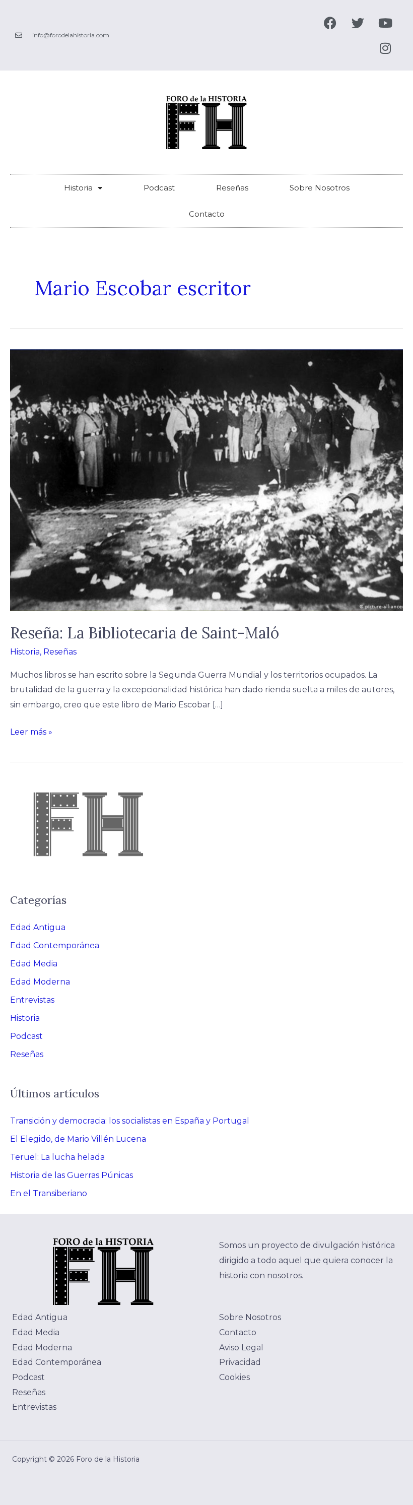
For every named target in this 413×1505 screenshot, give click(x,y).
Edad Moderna (40, 982)
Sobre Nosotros (320, 187)
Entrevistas (32, 1000)
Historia (78, 187)
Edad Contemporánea (54, 945)
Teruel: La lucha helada (57, 1157)
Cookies (234, 1377)
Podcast (159, 187)
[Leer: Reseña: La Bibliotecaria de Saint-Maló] (206, 480)
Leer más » (31, 731)
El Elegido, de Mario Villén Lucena (78, 1139)
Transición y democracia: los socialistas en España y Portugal (129, 1121)
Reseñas (232, 187)
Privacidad (240, 1362)
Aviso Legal (241, 1347)
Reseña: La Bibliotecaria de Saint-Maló (144, 632)
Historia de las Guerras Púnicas (71, 1175)
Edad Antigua (37, 927)
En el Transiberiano (48, 1193)
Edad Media (33, 963)
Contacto (207, 214)
